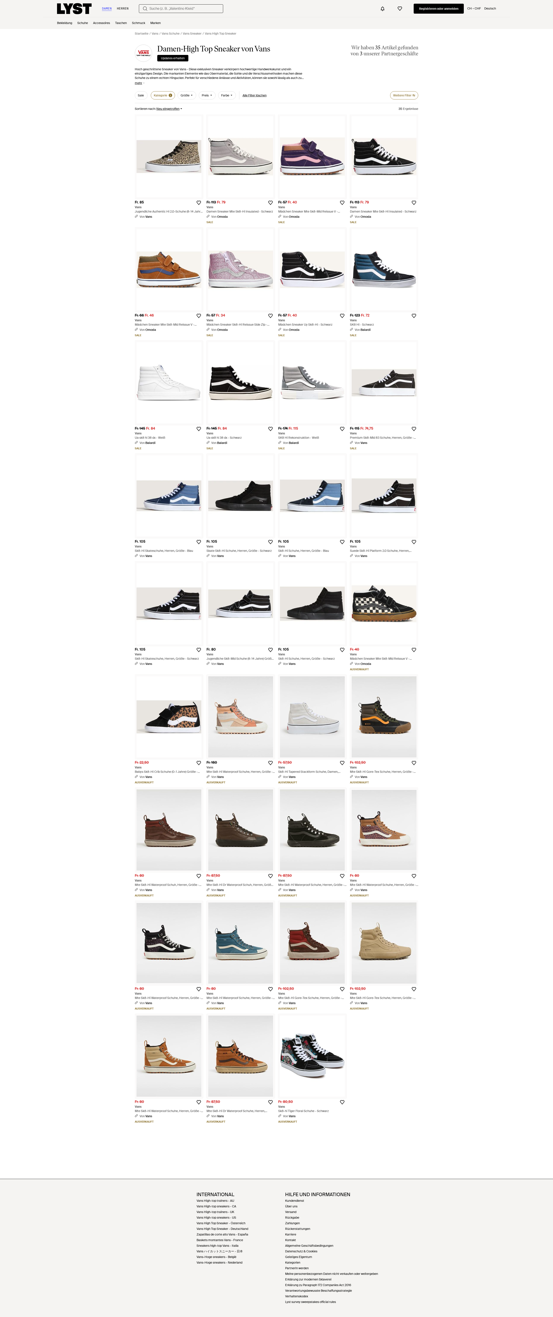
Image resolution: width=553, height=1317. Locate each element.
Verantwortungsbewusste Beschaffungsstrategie (318, 1291)
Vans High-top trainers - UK (215, 1212)
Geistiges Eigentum (298, 1257)
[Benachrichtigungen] (382, 8)
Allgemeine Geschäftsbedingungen (309, 1246)
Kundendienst (294, 1201)
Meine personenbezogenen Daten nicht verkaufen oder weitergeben (331, 1274)
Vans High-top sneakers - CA (216, 1206)
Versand (290, 1212)
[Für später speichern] (198, 202)
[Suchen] (145, 8)
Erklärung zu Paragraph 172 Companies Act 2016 (318, 1285)
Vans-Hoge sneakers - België (216, 1257)
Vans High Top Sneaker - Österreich (221, 1223)
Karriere (290, 1234)
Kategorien (292, 1262)
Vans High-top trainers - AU (215, 1201)
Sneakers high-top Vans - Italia (217, 1246)
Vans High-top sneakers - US (216, 1217)
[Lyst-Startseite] (74, 8)
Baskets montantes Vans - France (220, 1240)
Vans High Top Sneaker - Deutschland (222, 1229)
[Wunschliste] (399, 8)
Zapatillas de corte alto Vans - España (222, 1234)
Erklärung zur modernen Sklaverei (308, 1279)
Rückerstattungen (297, 1229)
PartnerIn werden (297, 1268)
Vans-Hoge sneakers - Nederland (219, 1262)
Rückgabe (292, 1217)
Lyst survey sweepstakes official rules (310, 1302)
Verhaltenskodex (296, 1296)
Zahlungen (292, 1223)
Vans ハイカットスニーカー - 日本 (220, 1251)
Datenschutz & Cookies (301, 1251)
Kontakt (290, 1240)
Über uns (291, 1206)
